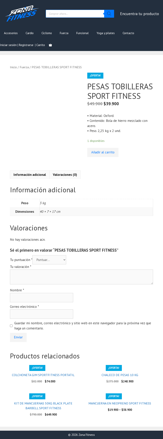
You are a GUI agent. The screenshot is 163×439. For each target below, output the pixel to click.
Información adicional (30, 174)
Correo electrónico (24, 306)
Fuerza (64, 33)
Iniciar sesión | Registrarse (16, 45)
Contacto (128, 33)
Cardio (30, 33)
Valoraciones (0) (65, 174)
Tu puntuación (21, 260)
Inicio (13, 67)
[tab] (29, 174)
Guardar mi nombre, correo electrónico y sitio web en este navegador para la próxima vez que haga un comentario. (82, 325)
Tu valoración (20, 267)
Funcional (82, 33)
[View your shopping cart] (50, 45)
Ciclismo (47, 33)
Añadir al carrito (102, 152)
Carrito (40, 45)
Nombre (17, 290)
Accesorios (11, 33)
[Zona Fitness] (22, 13)
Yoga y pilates (106, 33)
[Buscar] (109, 14)
